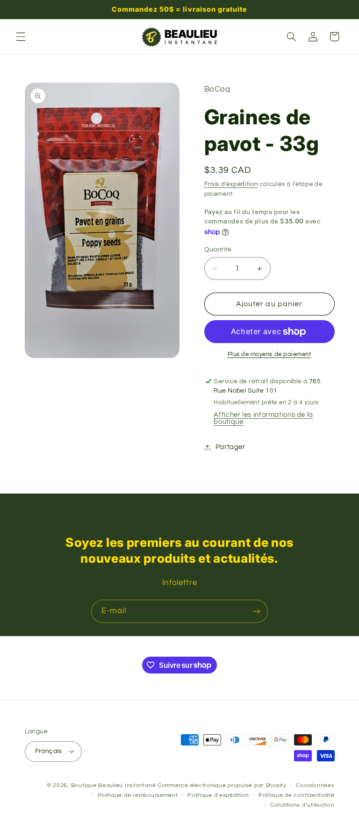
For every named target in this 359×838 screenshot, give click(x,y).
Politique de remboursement (138, 795)
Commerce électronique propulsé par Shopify (222, 785)
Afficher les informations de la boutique (263, 418)
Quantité (218, 249)
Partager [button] (230, 447)
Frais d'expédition (231, 184)
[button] (20, 36)
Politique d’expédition (218, 795)
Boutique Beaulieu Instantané (113, 785)
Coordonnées (315, 785)
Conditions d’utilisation (302, 805)
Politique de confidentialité (296, 795)
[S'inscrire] (256, 611)
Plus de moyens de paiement (269, 354)
